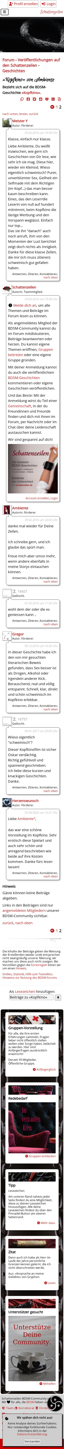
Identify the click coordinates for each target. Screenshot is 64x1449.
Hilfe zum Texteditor (38, 974)
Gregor (18, 634)
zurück (33, 114)
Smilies (7, 974)
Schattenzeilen (51, 12)
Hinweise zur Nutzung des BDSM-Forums (29, 978)
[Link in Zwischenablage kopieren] (21, 99)
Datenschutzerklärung (32, 1434)
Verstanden (32, 1441)
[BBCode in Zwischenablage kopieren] (59, 99)
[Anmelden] (33, 492)
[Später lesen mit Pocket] (46, 99)
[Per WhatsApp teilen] (52, 99)
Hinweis (21, 968)
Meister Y (20, 120)
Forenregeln (39, 965)
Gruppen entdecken (42, 1156)
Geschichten (13, 70)
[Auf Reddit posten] (40, 99)
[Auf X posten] (34, 99)
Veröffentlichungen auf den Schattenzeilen (31, 62)
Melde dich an (24, 305)
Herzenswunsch (25, 800)
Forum (8, 59)
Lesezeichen (25, 991)
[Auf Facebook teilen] (27, 99)
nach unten (10, 114)
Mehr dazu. (48, 1223)
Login (50, 3)
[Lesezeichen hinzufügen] (58, 998)
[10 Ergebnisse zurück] (52, 107)
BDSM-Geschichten (24, 377)
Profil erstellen (25, 3)
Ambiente (20, 508)
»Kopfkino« (31, 92)
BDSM (30, 1402)
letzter (23, 114)
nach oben (51, 277)
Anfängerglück (46, 1069)
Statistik (18, 974)
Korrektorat (26, 1408)
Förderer (45, 1408)
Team (9, 1408)
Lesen (52, 1283)
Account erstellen (37, 498)
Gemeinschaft (19, 406)
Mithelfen (49, 1384)
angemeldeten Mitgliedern (24, 910)
